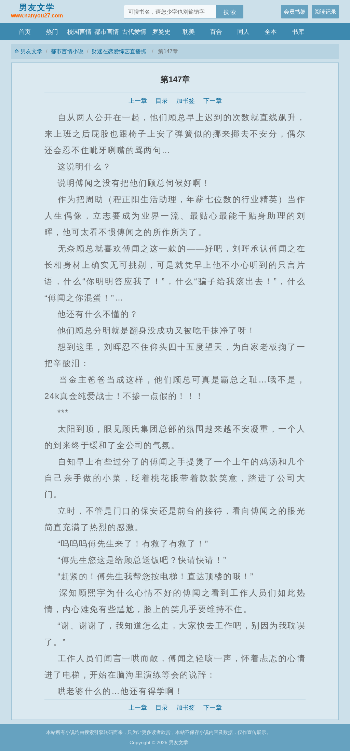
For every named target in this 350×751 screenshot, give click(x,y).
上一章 (138, 100)
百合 (216, 31)
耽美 (189, 31)
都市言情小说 (67, 51)
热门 (52, 31)
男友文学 (37, 10)
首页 (24, 31)
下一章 (212, 100)
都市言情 (106, 31)
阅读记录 (325, 12)
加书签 (185, 100)
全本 (271, 31)
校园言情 (79, 31)
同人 (243, 31)
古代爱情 (134, 31)
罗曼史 (161, 31)
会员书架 (295, 12)
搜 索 (230, 12)
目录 (162, 100)
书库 (298, 31)
